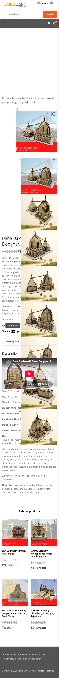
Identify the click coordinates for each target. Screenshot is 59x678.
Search (50, 14)
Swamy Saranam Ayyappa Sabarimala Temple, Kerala (41, 553)
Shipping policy (34, 658)
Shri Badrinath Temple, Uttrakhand (14, 552)
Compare (13, 325)
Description (12, 341)
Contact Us (25, 654)
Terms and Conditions (40, 654)
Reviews (6, 654)
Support (44, 3)
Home (5, 98)
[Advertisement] (29, 59)
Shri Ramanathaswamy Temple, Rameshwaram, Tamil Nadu (14, 613)
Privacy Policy (8, 658)
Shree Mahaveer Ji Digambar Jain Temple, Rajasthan (42, 613)
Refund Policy (21, 658)
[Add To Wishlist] (3, 325)
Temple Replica (21, 98)
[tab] (13, 341)
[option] (39, 176)
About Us (15, 654)
